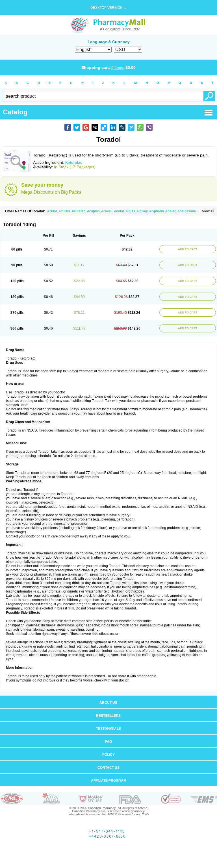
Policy (108, 755)
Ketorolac (73, 162)
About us (108, 703)
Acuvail (106, 211)
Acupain (93, 211)
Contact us (108, 768)
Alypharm (156, 211)
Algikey (142, 211)
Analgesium (186, 211)
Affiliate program (108, 781)
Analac (170, 211)
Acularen (79, 211)
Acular (52, 211)
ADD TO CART (187, 249)
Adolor (119, 211)
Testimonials (108, 729)
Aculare (64, 211)
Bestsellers (108, 716)
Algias (130, 211)
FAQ (108, 742)
